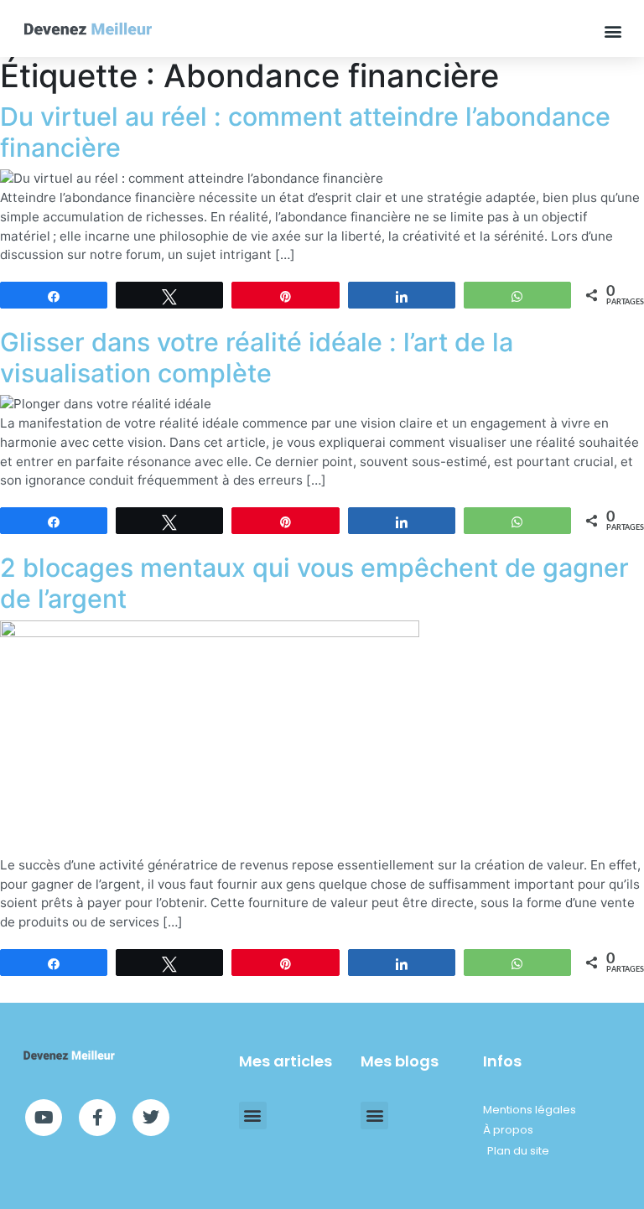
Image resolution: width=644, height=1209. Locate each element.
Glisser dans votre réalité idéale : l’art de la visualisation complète (256, 357)
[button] (613, 30)
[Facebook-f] (97, 1117)
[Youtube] (43, 1117)
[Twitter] (150, 1117)
